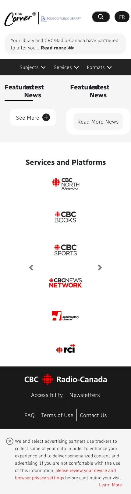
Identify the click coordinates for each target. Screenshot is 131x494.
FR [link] (122, 17)
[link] (33, 67)
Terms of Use (57, 415)
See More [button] (32, 116)
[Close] (9, 441)
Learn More (110, 484)
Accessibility (47, 394)
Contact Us (93, 415)
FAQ (29, 415)
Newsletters (84, 394)
